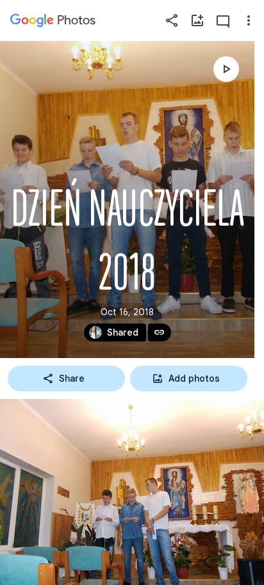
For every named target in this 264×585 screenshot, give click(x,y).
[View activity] (223, 20)
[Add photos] (197, 20)
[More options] (248, 20)
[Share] (172, 20)
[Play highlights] (226, 69)
